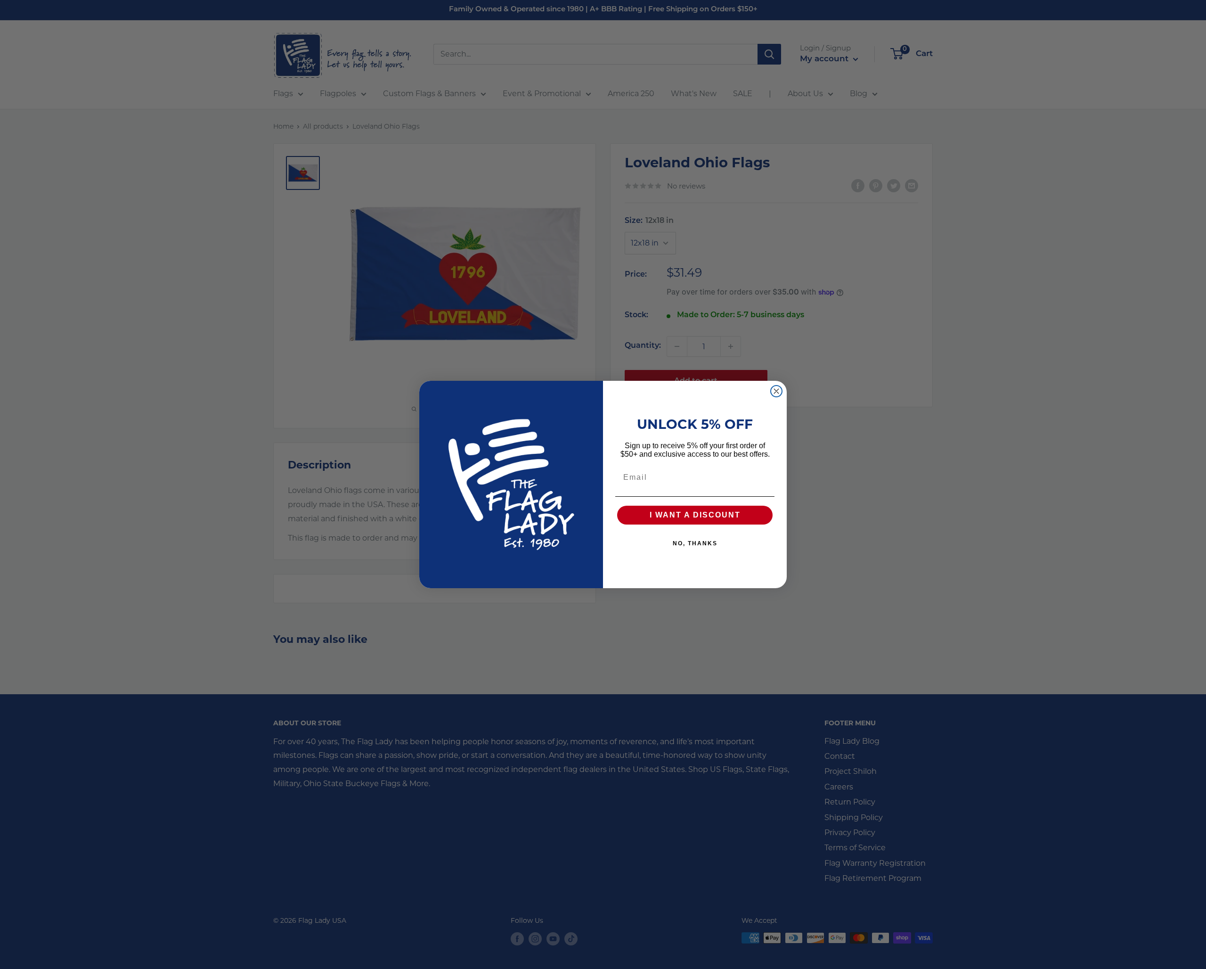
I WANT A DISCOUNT (695, 515)
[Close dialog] (776, 391)
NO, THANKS (695, 543)
